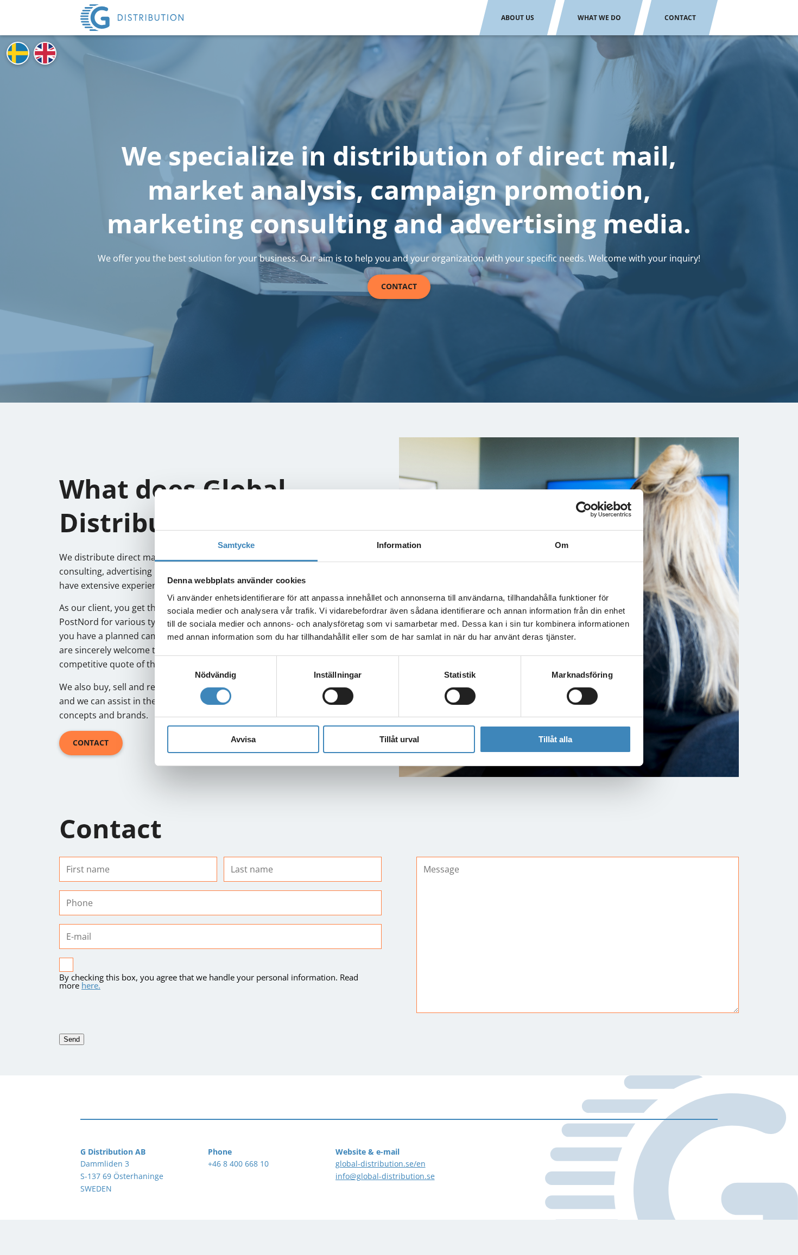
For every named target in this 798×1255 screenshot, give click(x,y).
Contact (680, 17)
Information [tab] (399, 544)
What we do (599, 17)
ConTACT (399, 286)
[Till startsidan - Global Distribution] (131, 17)
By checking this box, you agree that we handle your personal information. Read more (208, 981)
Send (72, 1039)
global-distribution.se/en (380, 1163)
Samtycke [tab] (236, 544)
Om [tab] (561, 544)
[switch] (337, 696)
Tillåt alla (555, 739)
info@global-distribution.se (385, 1176)
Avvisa (243, 739)
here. (90, 985)
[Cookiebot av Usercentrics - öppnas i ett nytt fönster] (583, 509)
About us (517, 17)
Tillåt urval (399, 739)
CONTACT (91, 742)
